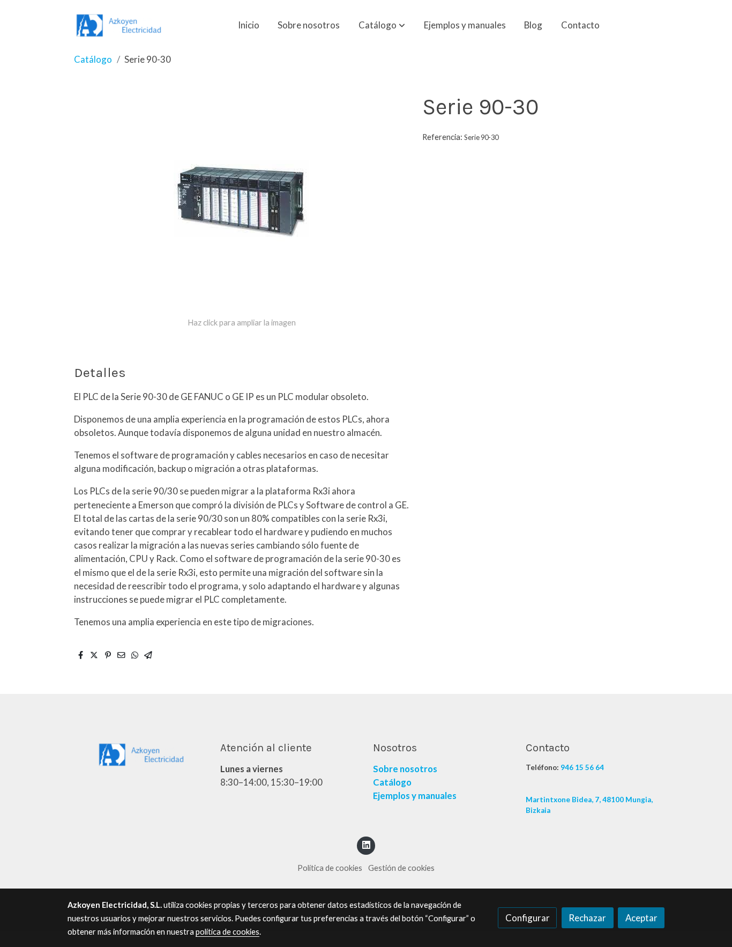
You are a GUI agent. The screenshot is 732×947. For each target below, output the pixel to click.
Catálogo (93, 59)
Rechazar (587, 917)
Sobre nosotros (405, 768)
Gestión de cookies (401, 867)
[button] (381, 25)
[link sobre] (137, 754)
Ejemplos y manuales (415, 795)
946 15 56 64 (582, 767)
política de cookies (227, 931)
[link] (120, 25)
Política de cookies (329, 867)
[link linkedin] (366, 844)
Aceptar (641, 917)
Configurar (527, 917)
